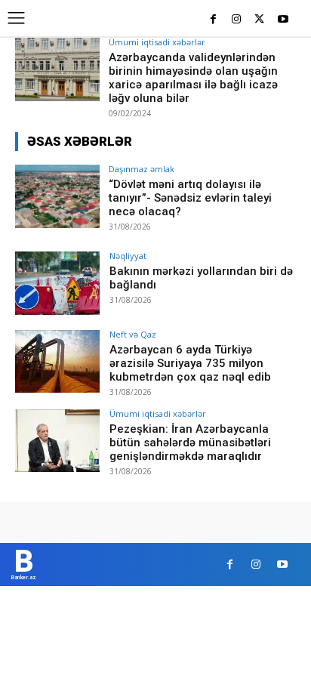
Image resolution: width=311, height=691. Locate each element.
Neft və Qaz (132, 334)
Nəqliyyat (127, 255)
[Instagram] (236, 20)
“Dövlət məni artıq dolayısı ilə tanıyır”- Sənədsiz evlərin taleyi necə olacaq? (190, 197)
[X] (259, 20)
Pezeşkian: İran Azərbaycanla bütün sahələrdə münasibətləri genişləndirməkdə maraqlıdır (190, 442)
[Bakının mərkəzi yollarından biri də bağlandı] (57, 283)
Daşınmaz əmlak (141, 169)
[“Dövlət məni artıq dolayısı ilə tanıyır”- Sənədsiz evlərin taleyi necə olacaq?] (57, 196)
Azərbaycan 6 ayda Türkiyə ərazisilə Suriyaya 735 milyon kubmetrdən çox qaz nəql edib (190, 363)
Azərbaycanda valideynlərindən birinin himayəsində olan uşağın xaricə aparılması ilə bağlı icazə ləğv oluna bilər (193, 78)
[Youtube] (282, 20)
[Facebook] (213, 20)
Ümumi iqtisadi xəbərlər (157, 42)
